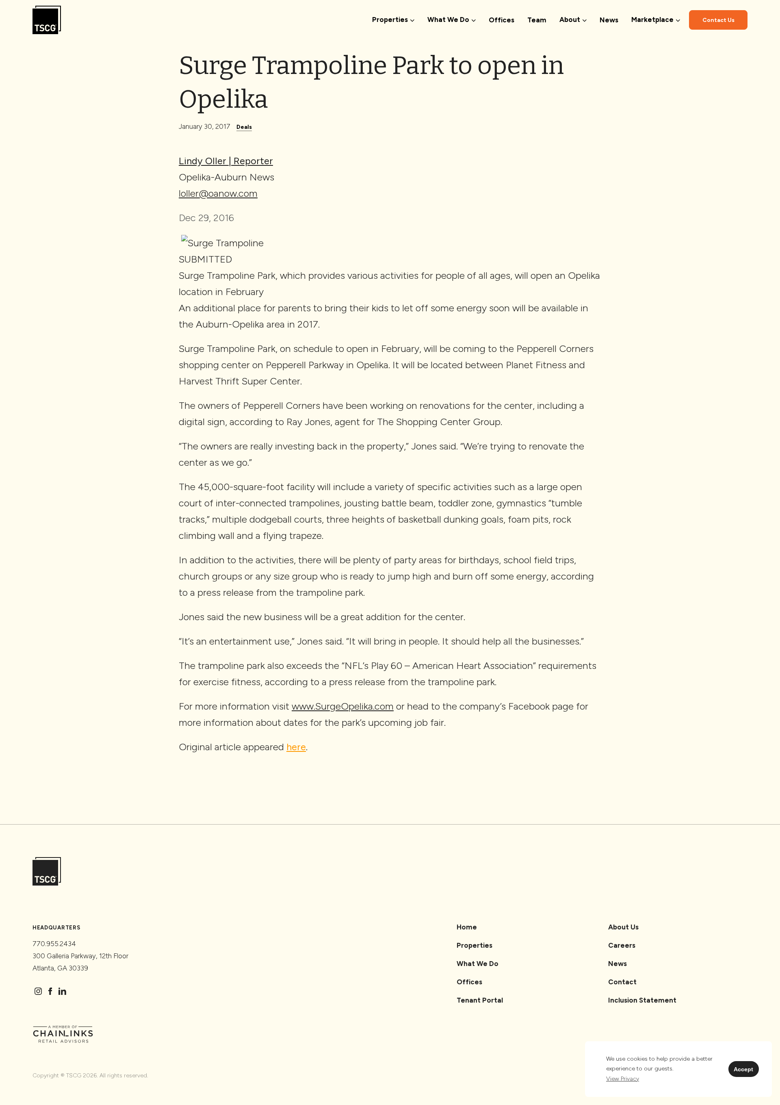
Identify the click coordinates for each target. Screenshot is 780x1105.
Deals (244, 127)
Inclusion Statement (642, 1000)
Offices (501, 20)
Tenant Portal (480, 1000)
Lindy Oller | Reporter (226, 161)
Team (536, 20)
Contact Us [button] (718, 20)
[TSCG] (46, 20)
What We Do (477, 964)
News (609, 20)
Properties (474, 945)
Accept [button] (743, 1069)
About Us (623, 927)
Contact (622, 982)
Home (467, 927)
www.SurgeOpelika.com (343, 706)
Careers (621, 945)
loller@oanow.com (218, 193)
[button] (622, 1079)
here (296, 747)
